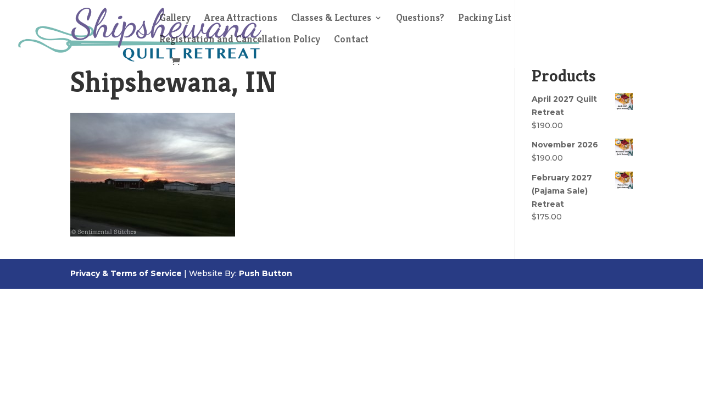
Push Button (265, 273)
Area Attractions (240, 19)
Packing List (484, 19)
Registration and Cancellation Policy (239, 40)
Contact (351, 40)
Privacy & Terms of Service (126, 273)
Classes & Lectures (331, 19)
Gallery (175, 19)
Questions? (420, 19)
